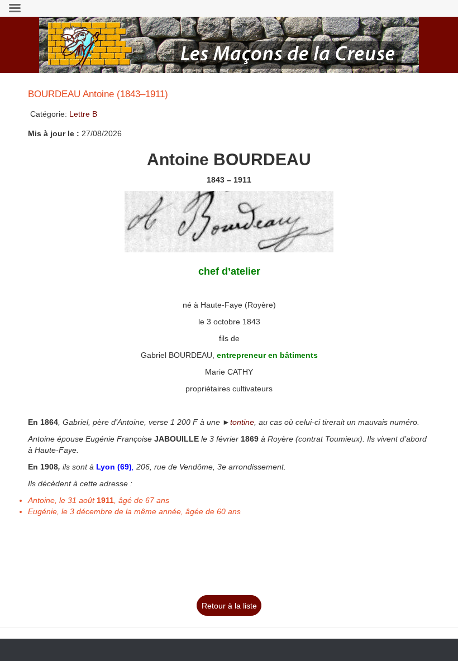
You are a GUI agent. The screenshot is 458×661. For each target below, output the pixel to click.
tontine (242, 422)
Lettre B (83, 113)
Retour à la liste (229, 605)
